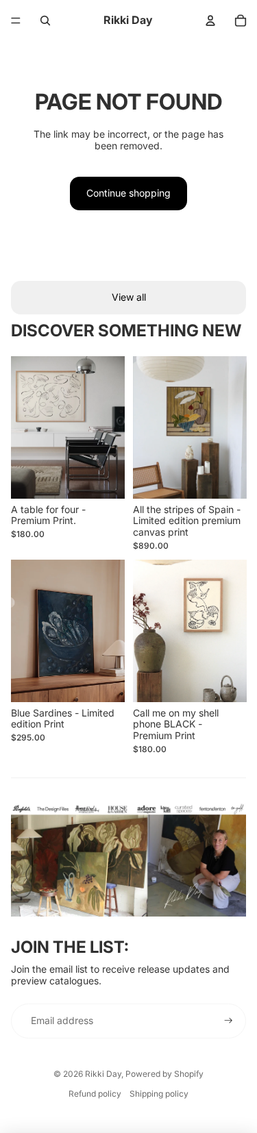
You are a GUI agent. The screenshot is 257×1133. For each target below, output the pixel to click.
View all (129, 297)
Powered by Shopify (164, 1074)
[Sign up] (228, 1021)
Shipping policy (159, 1093)
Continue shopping (128, 193)
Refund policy (95, 1093)
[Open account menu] (210, 20)
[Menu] (16, 20)
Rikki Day (103, 1074)
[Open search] (45, 20)
